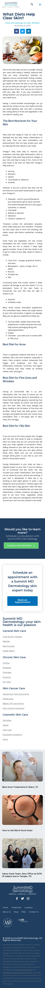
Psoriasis (7, 672)
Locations (28, 907)
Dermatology (17, 23)
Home (5, 907)
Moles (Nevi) (9, 651)
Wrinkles (36, 23)
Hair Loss (7, 730)
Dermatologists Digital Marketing (13, 973)
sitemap (5, 953)
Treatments (16, 907)
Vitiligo (6, 663)
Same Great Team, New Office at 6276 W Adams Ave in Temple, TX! (22, 875)
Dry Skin (27, 23)
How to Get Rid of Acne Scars (17, 830)
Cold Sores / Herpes (12, 637)
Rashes (6, 641)
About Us (7, 912)
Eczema (7, 677)
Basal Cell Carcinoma (13, 703)
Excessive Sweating (12, 734)
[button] (32, 5)
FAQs (23, 912)
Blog (16, 912)
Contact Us (33, 912)
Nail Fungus (9, 646)
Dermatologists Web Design (23, 970)
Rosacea (7, 668)
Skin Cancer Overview (13, 708)
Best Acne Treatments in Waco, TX (20, 787)
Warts (6, 725)
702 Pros (29, 973)
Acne (7, 23)
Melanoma (8, 699)
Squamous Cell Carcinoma (16, 694)
